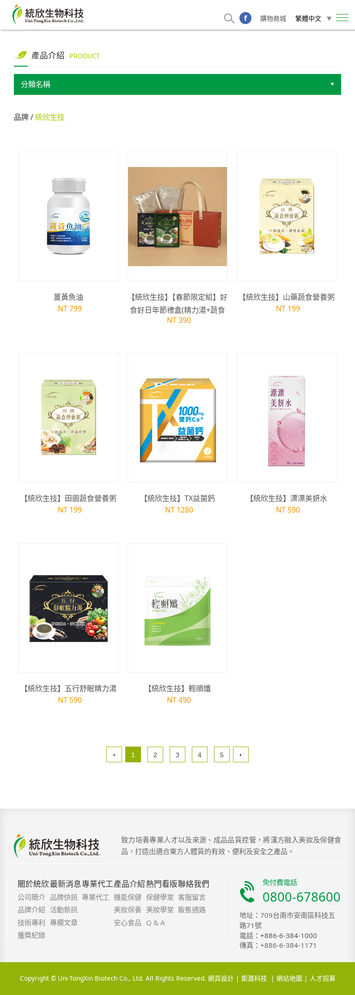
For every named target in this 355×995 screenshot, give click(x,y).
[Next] (241, 754)
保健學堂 (160, 897)
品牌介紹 (31, 909)
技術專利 (31, 922)
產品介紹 (129, 883)
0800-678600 (302, 896)
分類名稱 (35, 84)
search (229, 18)
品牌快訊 (64, 897)
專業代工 (97, 883)
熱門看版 (162, 883)
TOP (321, 985)
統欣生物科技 (48, 15)
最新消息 (65, 883)
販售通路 (192, 909)
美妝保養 (127, 909)
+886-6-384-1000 (288, 935)
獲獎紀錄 (31, 934)
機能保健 (127, 897)
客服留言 (192, 897)
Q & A (155, 922)
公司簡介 (31, 897)
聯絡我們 (193, 883)
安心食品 (127, 922)
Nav (342, 18)
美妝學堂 (160, 909)
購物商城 (273, 18)
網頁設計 (221, 978)
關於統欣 (33, 883)
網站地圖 (289, 978)
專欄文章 (64, 922)
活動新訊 (64, 909)
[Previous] (114, 754)
